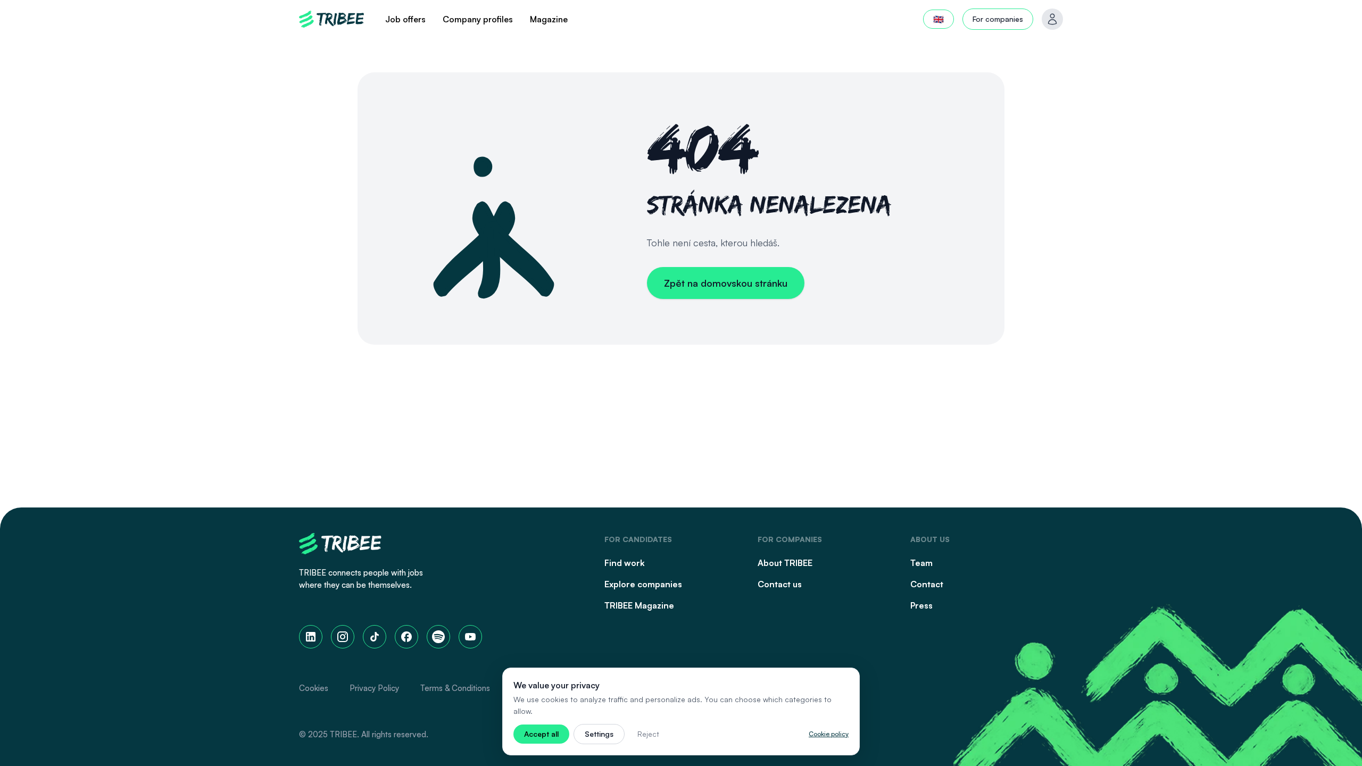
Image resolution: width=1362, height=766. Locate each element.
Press (921, 605)
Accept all (541, 733)
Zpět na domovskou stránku (725, 283)
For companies (998, 18)
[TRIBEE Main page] (331, 19)
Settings (599, 733)
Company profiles (478, 19)
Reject (648, 733)
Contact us (780, 584)
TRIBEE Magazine (639, 605)
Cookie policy (829, 734)
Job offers (405, 19)
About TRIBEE (785, 562)
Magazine (549, 19)
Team (921, 562)
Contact (926, 584)
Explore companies (643, 584)
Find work (624, 562)
